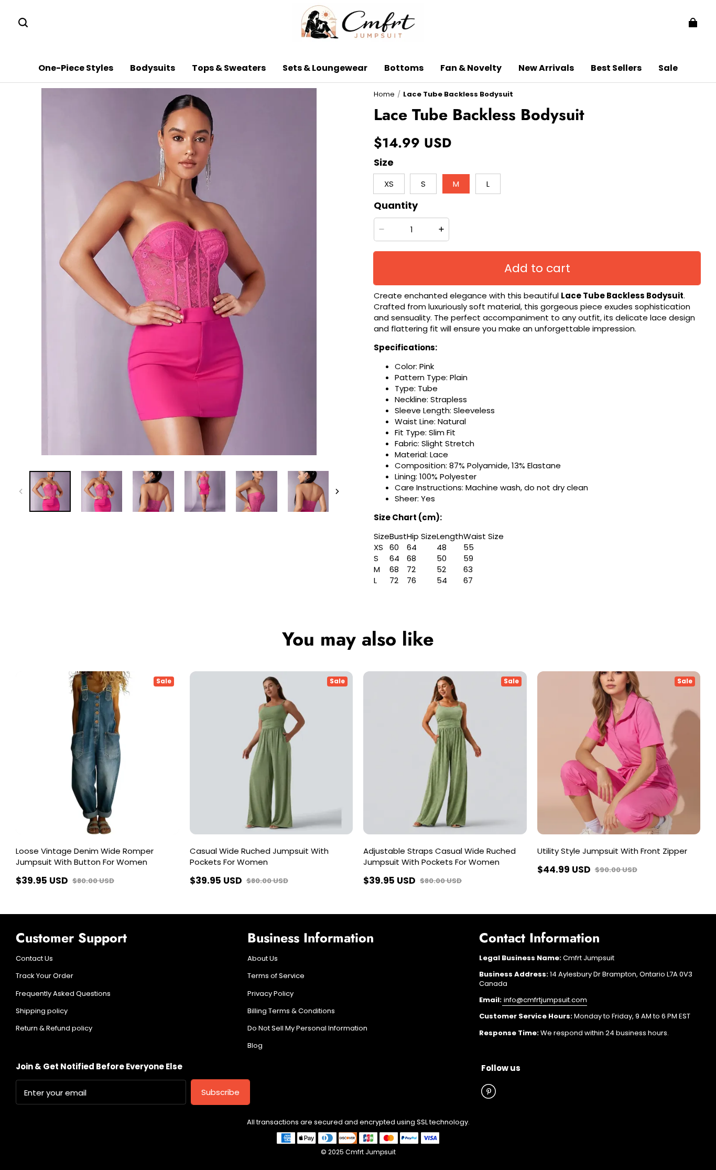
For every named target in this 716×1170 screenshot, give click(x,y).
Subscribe (220, 1092)
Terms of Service (276, 976)
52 (441, 569)
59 (468, 558)
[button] (23, 22)
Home (384, 94)
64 (412, 547)
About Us (262, 958)
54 (442, 580)
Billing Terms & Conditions (291, 1011)
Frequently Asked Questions (63, 994)
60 (394, 547)
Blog (255, 1045)
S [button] (423, 183)
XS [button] (389, 183)
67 (468, 580)
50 (442, 558)
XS (378, 547)
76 (411, 580)
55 (468, 547)
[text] (537, 432)
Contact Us (34, 958)
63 (468, 569)
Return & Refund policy (54, 1028)
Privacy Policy (270, 994)
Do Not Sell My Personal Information (307, 1028)
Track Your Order (44, 976)
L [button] (488, 183)
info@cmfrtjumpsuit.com (544, 1000)
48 (442, 547)
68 (411, 558)
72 (411, 569)
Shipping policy (42, 1011)
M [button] (456, 183)
